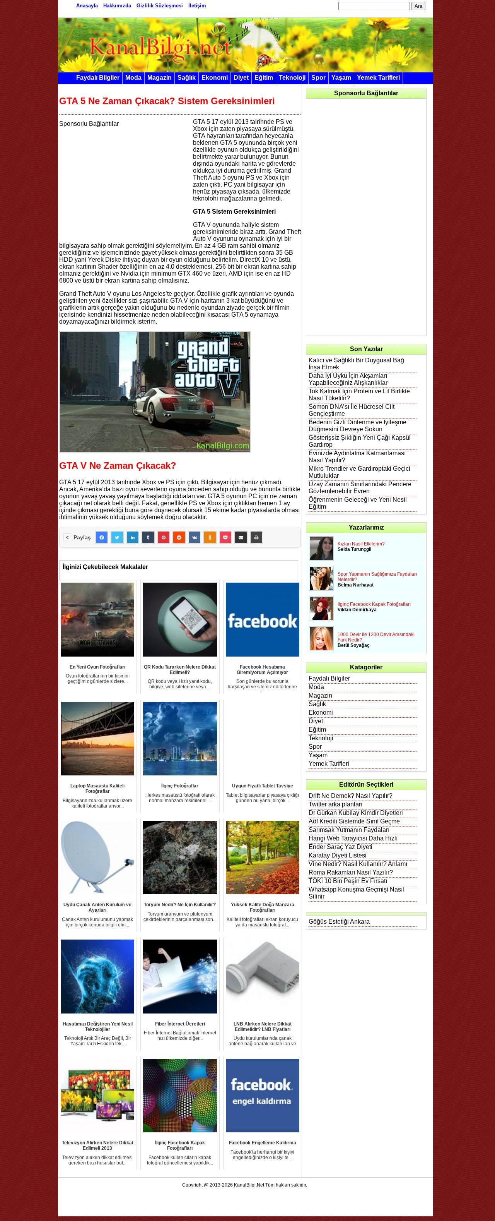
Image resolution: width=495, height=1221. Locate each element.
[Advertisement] (124, 181)
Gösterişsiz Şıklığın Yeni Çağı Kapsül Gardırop (360, 441)
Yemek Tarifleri (378, 77)
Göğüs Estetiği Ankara (339, 921)
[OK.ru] (210, 537)
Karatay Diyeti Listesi (338, 855)
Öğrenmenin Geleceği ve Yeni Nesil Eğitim (358, 503)
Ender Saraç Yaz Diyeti (340, 847)
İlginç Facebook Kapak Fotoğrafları (374, 604)
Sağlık (187, 77)
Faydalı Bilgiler (97, 77)
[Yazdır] (256, 537)
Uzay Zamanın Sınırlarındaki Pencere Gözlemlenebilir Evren (360, 487)
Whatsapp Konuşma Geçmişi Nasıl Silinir (356, 893)
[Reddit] (179, 537)
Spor (318, 77)
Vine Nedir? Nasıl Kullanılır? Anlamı (358, 864)
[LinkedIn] (132, 537)
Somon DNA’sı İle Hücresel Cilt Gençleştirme (351, 410)
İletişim (197, 6)
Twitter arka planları (335, 804)
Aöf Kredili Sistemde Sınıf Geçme (354, 821)
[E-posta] (241, 537)
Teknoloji (292, 77)
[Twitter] (117, 537)
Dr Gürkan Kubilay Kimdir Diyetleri (356, 812)
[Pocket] (225, 537)
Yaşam (341, 77)
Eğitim (263, 77)
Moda (133, 77)
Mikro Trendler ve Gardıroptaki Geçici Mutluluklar (359, 472)
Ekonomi (214, 77)
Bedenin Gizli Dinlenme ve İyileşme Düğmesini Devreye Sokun (357, 425)
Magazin (159, 77)
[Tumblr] (148, 537)
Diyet (241, 77)
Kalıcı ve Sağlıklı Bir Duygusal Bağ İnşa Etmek (356, 363)
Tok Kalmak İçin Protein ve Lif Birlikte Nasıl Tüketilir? (359, 394)
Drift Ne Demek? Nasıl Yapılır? (351, 795)
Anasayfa (87, 6)
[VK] (194, 537)
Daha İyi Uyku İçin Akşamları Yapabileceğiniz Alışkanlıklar (348, 379)
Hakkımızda (117, 6)
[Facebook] (102, 537)
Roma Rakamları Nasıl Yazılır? (351, 872)
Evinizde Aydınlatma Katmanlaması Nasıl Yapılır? (357, 456)
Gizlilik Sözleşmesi (160, 6)
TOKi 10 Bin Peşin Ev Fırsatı (348, 881)
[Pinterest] (163, 537)
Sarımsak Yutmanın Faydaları (349, 830)
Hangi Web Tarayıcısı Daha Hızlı (353, 838)
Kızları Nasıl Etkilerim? (361, 544)
